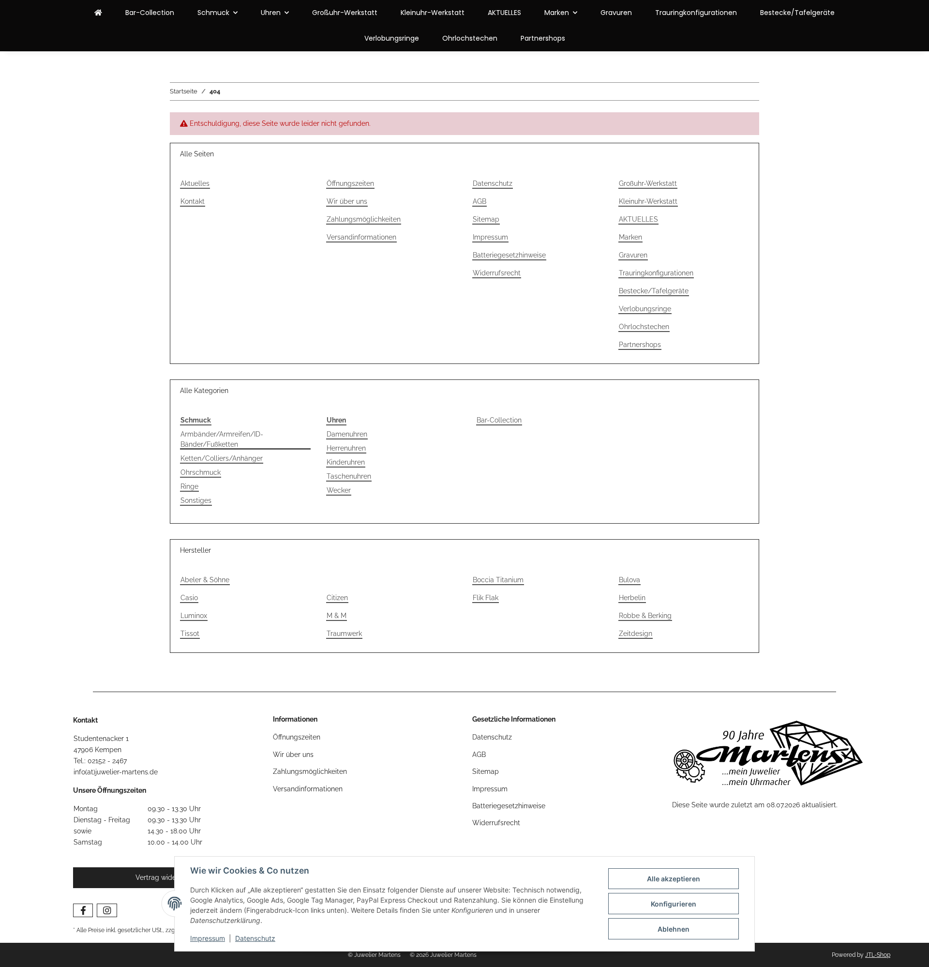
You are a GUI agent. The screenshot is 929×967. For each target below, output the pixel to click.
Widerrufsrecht (497, 273)
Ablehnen (673, 929)
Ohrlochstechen (469, 38)
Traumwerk (344, 633)
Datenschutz (255, 938)
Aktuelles (195, 183)
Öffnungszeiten (350, 183)
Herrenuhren (346, 448)
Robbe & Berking (645, 615)
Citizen (337, 598)
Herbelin (632, 598)
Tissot (189, 633)
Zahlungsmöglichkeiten (364, 219)
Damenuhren (347, 434)
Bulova (629, 580)
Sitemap (486, 219)
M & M (336, 615)
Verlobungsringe (391, 38)
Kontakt (192, 201)
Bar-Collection (499, 420)
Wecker (339, 490)
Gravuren (616, 12)
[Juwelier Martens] (98, 13)
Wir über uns (347, 201)
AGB (479, 201)
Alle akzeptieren (673, 879)
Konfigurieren (673, 904)
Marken (630, 237)
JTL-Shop (877, 955)
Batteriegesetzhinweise (509, 255)
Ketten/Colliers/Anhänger (221, 458)
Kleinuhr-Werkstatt (432, 12)
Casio (189, 598)
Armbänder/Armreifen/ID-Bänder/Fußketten (221, 439)
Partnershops (543, 38)
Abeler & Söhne (204, 580)
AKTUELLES (504, 12)
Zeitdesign (635, 633)
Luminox (193, 615)
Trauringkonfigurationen (696, 12)
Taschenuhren (349, 476)
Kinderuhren (346, 462)
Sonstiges (195, 500)
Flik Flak (485, 598)
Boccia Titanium (498, 580)
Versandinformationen (361, 237)
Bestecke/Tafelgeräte (797, 12)
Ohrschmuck (200, 472)
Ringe (189, 486)
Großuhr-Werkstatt (344, 12)
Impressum (207, 938)
